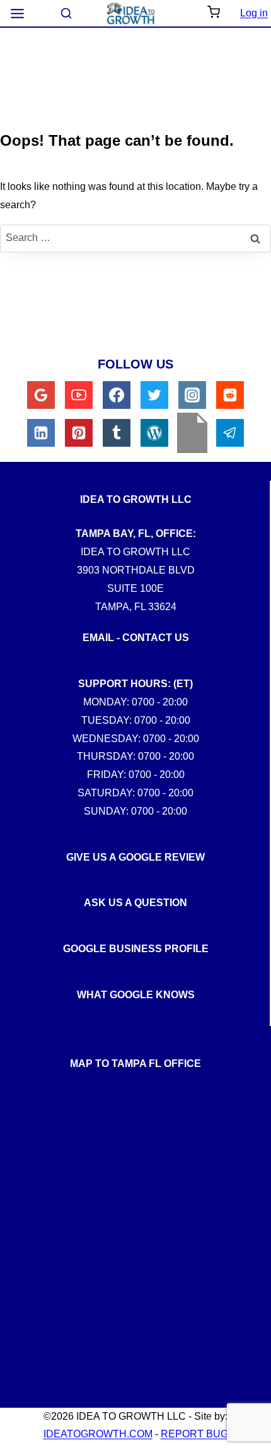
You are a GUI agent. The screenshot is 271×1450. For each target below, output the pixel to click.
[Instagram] (192, 395)
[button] (213, 13)
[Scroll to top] (251, 1024)
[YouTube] (79, 395)
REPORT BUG (194, 1434)
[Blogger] (192, 433)
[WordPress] (154, 433)
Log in (254, 13)
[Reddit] (230, 395)
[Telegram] (230, 433)
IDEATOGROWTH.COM (98, 1434)
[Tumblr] (116, 433)
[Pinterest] (79, 433)
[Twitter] (154, 395)
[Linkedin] (41, 433)
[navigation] (17, 13)
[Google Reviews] (41, 395)
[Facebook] (116, 395)
